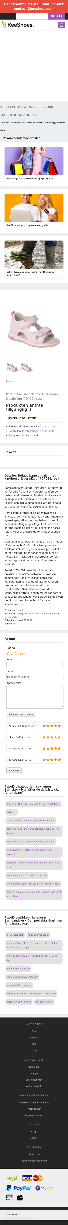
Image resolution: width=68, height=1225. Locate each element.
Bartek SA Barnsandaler (19, 1001)
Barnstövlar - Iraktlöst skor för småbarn (26, 875)
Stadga (34, 1073)
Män (34, 1044)
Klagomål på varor (34, 1115)
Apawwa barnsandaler (18, 968)
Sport (34, 1050)
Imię (9, 659)
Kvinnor (34, 1037)
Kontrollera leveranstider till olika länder (32, 430)
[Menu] (61, 25)
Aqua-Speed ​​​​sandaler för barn (22, 976)
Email (10, 671)
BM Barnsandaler (44, 1001)
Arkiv (34, 1137)
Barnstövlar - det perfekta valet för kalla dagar (30, 841)
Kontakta (34, 1066)
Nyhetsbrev (34, 1154)
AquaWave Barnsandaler (19, 985)
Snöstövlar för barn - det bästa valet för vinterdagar (33, 883)
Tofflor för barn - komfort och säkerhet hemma (30, 820)
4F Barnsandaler (15, 934)
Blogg (34, 1131)
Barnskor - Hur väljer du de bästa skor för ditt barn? (33, 804)
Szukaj (56, 16)
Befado (10, 381)
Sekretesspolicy (34, 1079)
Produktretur (34, 1108)
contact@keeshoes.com (34, 9)
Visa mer (14, 770)
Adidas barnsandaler (38, 934)
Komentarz (13, 683)
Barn (34, 1031)
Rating (10, 648)
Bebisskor (11, 812)
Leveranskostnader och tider (34, 1102)
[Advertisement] (34, 66)
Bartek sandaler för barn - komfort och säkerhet (31, 993)
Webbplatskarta (34, 1086)
